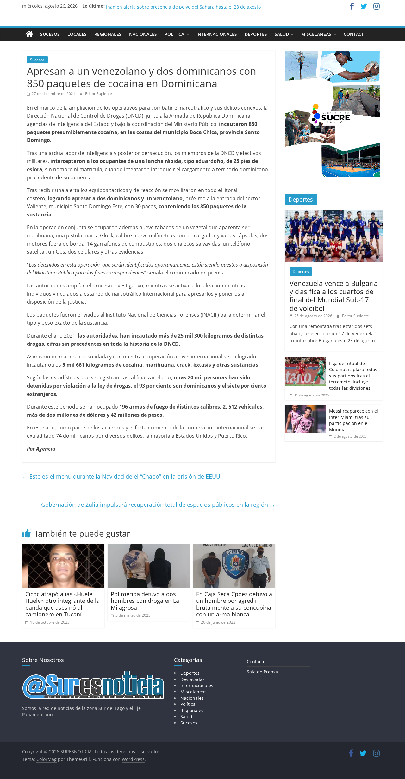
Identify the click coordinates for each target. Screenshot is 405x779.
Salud (282, 34)
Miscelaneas (193, 692)
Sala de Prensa (262, 672)
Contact (354, 34)
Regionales (108, 34)
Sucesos (50, 34)
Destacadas (192, 679)
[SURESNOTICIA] (29, 34)
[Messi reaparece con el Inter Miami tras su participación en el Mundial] (305, 408)
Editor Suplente (98, 93)
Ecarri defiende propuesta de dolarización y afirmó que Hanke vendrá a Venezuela (193, 6)
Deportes (256, 34)
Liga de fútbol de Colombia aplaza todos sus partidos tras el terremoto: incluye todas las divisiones (353, 375)
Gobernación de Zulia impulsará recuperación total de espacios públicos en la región (158, 504)
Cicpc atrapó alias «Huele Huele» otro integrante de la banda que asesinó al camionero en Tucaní (62, 604)
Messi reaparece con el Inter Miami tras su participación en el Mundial (353, 420)
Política (174, 34)
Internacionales (216, 34)
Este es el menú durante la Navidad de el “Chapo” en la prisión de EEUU (121, 476)
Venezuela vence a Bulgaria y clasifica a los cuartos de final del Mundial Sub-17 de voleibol (334, 295)
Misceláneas (316, 34)
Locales (77, 34)
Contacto (256, 662)
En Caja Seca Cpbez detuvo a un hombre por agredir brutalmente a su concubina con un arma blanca (234, 604)
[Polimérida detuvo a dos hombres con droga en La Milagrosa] (149, 547)
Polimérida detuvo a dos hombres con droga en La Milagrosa (145, 600)
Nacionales (143, 34)
